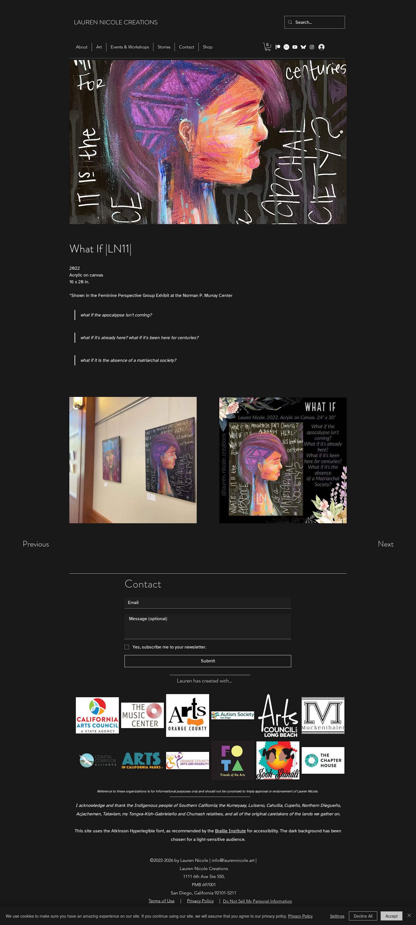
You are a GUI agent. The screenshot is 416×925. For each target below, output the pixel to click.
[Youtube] (295, 47)
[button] (268, 47)
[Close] (409, 915)
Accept (391, 916)
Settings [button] (337, 916)
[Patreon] (278, 47)
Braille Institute (230, 831)
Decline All (363, 916)
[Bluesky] (303, 47)
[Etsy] (286, 47)
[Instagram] (312, 47)
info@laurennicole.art (233, 860)
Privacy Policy (300, 916)
